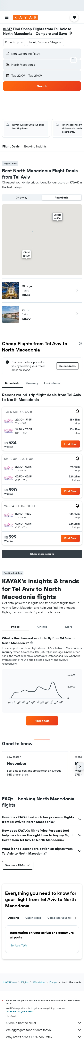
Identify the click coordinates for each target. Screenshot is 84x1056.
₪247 (7, 29)
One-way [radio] (21, 197)
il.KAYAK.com (10, 982)
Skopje (27, 286)
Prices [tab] (15, 626)
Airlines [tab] (42, 626)
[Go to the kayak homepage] (25, 17)
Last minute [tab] (52, 383)
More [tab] (68, 626)
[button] (6, 17)
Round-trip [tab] (12, 383)
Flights (25, 982)
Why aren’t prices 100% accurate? (29, 1037)
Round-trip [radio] (62, 197)
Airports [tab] (13, 917)
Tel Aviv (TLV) (19, 945)
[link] (42, 720)
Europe (53, 982)
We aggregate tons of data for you (29, 1030)
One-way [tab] (32, 383)
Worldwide (39, 982)
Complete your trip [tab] (60, 917)
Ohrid (26, 310)
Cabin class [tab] (33, 917)
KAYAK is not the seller (21, 1023)
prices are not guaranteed (19, 1011)
